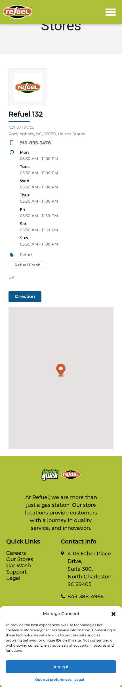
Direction (25, 296)
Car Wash (18, 566)
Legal (79, 679)
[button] (113, 614)
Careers (16, 553)
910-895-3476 (35, 143)
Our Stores (19, 559)
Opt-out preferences (53, 679)
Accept (61, 666)
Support (16, 572)
